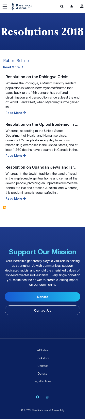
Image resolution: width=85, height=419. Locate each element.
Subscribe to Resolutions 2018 (4, 207)
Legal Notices (42, 381)
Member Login (71, 7)
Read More (11, 67)
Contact (43, 365)
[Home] (22, 6)
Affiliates (42, 350)
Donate (81, 6)
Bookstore (42, 358)
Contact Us (42, 310)
